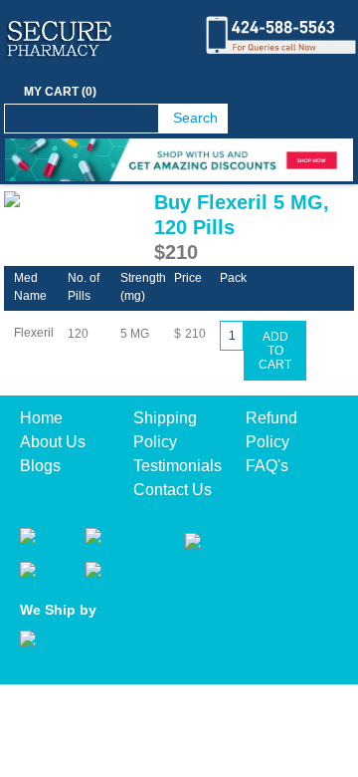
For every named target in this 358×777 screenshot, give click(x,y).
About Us (53, 441)
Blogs (40, 465)
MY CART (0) (60, 92)
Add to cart (275, 351)
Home (41, 417)
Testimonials (177, 465)
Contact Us (172, 489)
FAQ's (267, 465)
